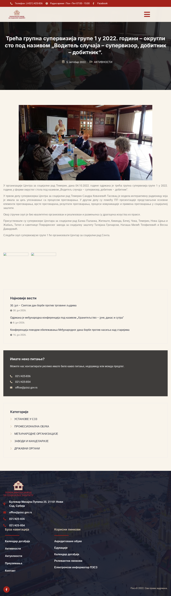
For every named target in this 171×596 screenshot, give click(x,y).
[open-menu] (147, 14)
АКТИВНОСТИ (103, 62)
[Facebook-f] (6, 589)
